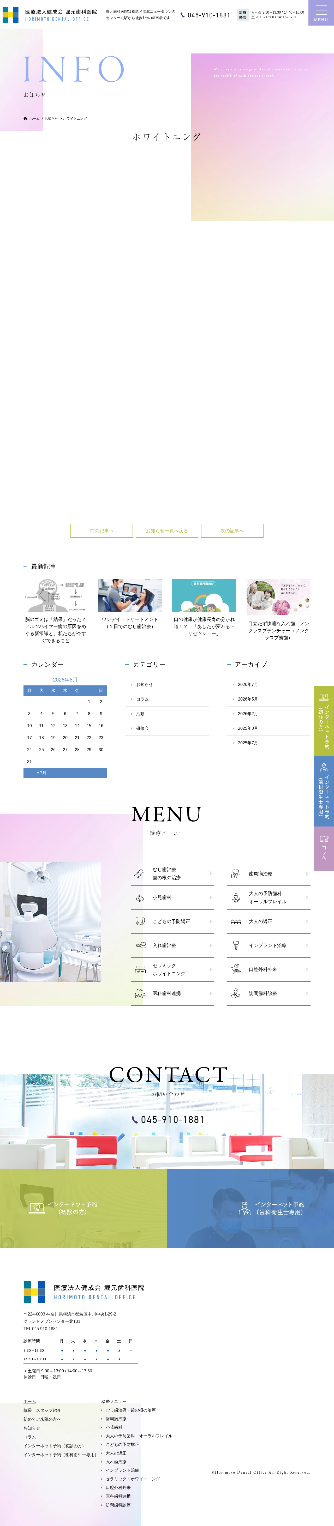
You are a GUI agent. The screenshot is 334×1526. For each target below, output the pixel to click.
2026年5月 (248, 699)
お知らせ (136, 162)
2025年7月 (248, 743)
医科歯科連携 (118, 1496)
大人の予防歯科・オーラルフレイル (139, 1436)
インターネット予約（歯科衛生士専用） (61, 1455)
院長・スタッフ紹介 (42, 1410)
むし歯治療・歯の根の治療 (131, 1410)
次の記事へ (232, 530)
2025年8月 (248, 728)
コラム (142, 699)
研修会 (142, 728)
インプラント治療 (122, 1470)
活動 (140, 713)
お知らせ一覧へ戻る (167, 530)
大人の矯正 (116, 1453)
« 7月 (41, 773)
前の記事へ (102, 530)
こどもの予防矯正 (122, 1444)
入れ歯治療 (116, 1461)
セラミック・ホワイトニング (133, 1479)
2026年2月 (248, 713)
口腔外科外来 (118, 1487)
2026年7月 (248, 684)
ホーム (29, 1402)
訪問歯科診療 (118, 1505)
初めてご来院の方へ (42, 1419)
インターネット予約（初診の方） (54, 1446)
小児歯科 (114, 1427)
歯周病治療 (116, 1418)
